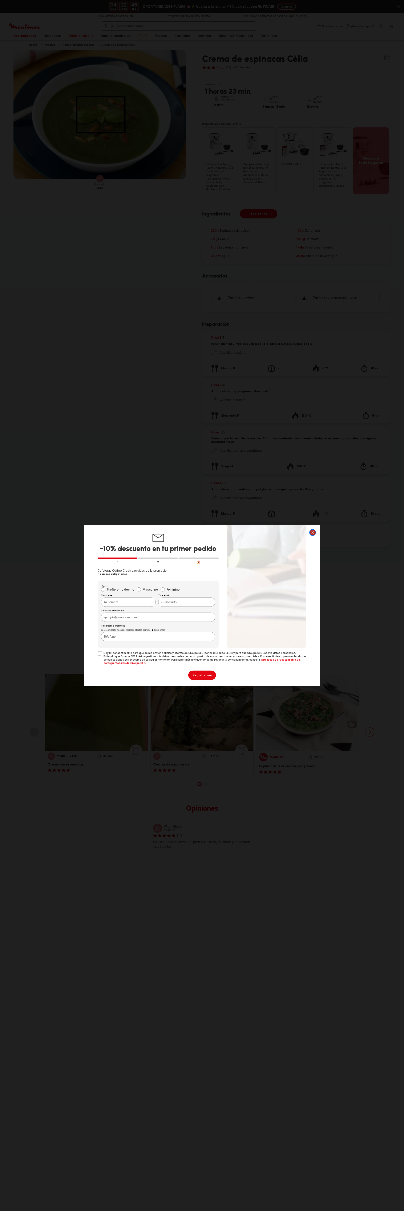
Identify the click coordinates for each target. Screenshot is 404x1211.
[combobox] (128, 602)
